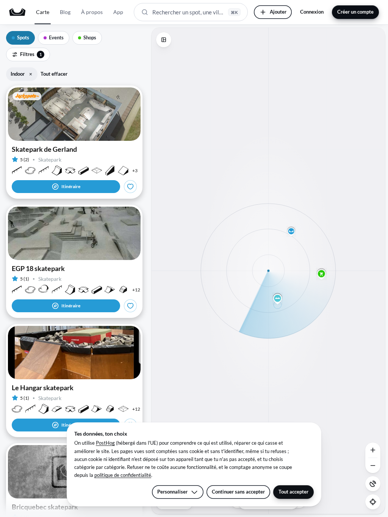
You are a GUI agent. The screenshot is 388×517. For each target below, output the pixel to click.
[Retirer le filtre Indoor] (30, 74)
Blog (65, 12)
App (118, 12)
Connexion (312, 12)
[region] (268, 271)
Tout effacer (54, 74)
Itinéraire (70, 186)
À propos (92, 12)
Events (56, 37)
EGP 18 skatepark (38, 268)
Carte (42, 12)
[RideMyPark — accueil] (17, 12)
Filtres (31, 54)
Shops (89, 37)
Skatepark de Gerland (44, 149)
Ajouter (278, 12)
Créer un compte (355, 12)
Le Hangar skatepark (43, 387)
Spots (23, 37)
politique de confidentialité (122, 475)
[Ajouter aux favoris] (130, 186)
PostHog (105, 443)
